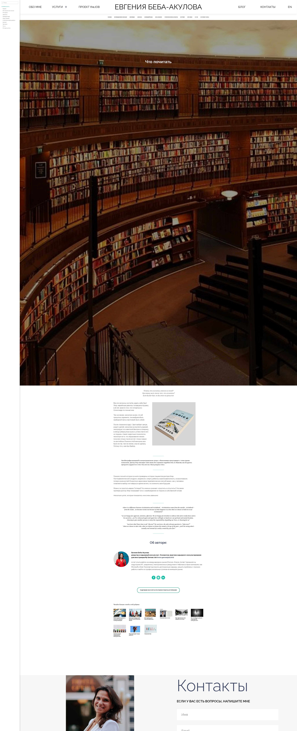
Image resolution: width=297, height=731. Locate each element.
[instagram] (158, 577)
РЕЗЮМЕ (110, 17)
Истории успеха (6, 28)
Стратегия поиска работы (9, 20)
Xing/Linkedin (6, 18)
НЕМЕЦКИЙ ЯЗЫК (148, 17)
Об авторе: (158, 542)
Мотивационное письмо (8, 10)
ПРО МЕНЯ (189, 17)
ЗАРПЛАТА (139, 17)
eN (290, 6)
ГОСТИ (196, 17)
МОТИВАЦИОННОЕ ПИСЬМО (120, 17)
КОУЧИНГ (182, 17)
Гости (4, 26)
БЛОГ (242, 6)
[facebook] (153, 577)
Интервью (5, 12)
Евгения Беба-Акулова (158, 7)
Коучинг (5, 22)
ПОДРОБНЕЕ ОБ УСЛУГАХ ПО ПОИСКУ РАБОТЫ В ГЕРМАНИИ (158, 590)
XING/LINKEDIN (158, 17)
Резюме (4, 8)
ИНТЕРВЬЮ (132, 17)
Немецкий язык (6, 16)
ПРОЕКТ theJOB (89, 6)
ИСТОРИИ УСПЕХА (205, 17)
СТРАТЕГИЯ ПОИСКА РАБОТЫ (171, 17)
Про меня (5, 24)
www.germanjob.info (165, 557)
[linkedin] (163, 577)
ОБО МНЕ (35, 6)
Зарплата (5, 14)
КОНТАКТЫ (267, 6)
